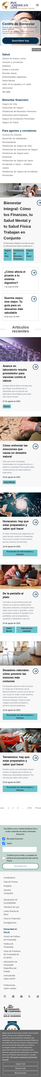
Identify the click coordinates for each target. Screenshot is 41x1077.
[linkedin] (13, 996)
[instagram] (5, 996)
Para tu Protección (12, 918)
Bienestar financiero (15, 839)
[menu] (37, 5)
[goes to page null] (33, 272)
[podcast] (37, 996)
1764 (29, 808)
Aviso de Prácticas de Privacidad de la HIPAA (12, 954)
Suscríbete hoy (20, 40)
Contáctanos (9, 878)
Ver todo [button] (6, 92)
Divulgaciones (10, 923)
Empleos (8, 886)
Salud (9, 843)
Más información (20, 1073)
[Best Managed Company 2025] (20, 1011)
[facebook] (21, 996)
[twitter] (29, 996)
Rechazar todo (20, 1068)
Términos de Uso (11, 907)
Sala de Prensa (11, 882)
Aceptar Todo (20, 1064)
